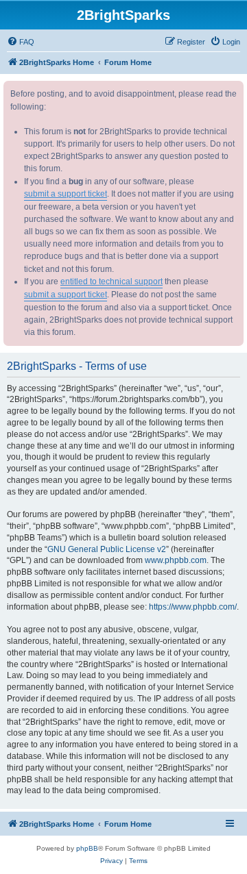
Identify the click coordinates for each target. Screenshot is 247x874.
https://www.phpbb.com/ (193, 607)
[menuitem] (20, 42)
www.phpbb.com (176, 560)
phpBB (87, 848)
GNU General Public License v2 (106, 549)
